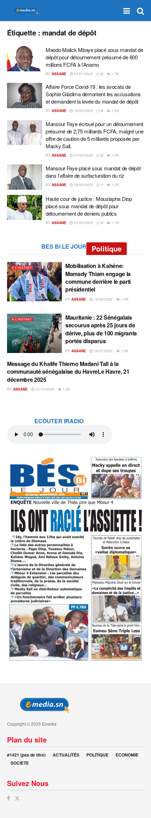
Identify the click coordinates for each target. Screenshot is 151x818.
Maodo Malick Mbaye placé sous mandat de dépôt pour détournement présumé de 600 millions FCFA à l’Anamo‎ (94, 57)
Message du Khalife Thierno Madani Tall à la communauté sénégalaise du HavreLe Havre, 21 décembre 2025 (68, 372)
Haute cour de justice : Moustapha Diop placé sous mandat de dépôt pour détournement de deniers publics (89, 206)
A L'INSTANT (22, 267)
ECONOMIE (127, 755)
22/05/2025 (83, 222)
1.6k (114, 155)
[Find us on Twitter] (17, 798)
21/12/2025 (44, 389)
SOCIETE (20, 763)
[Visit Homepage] (24, 11)
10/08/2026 (103, 299)
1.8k (65, 389)
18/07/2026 (103, 350)
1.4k (124, 299)
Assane (59, 73)
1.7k (114, 73)
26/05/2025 (83, 184)
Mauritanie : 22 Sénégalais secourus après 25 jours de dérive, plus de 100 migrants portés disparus (101, 329)
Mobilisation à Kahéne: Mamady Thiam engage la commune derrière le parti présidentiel (98, 277)
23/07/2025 (83, 73)
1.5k (114, 110)
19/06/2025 (83, 110)
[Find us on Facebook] (8, 798)
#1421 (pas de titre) (26, 755)
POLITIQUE (97, 755)
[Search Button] (140, 10)
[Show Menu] (126, 10)
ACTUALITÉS (66, 755)
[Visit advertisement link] (75, 558)
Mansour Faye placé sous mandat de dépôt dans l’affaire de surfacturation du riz (93, 171)
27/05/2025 (83, 155)
